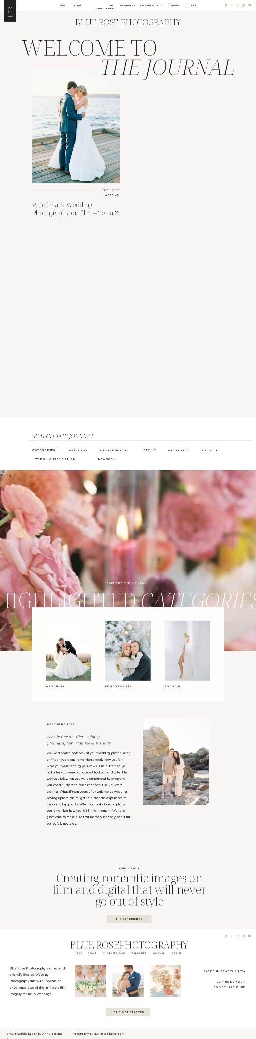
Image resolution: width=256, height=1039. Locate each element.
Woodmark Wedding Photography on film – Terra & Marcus (75, 212)
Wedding (112, 195)
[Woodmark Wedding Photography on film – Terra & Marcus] (76, 125)
